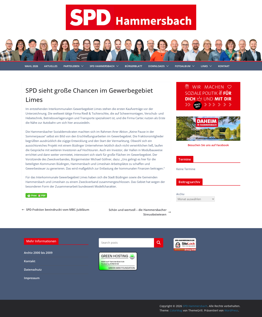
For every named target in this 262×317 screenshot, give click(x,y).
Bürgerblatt (133, 66)
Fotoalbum (182, 66)
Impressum (32, 278)
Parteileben (71, 66)
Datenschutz (33, 269)
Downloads (156, 66)
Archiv (180, 194)
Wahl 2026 (31, 66)
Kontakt (223, 66)
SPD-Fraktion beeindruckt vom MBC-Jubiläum (57, 209)
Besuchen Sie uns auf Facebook (208, 145)
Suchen (158, 243)
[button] (81, 66)
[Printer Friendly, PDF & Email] (36, 195)
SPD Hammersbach (102, 66)
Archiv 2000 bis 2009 (38, 253)
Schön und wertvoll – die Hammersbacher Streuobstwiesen (137, 212)
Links (204, 66)
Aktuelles (50, 66)
